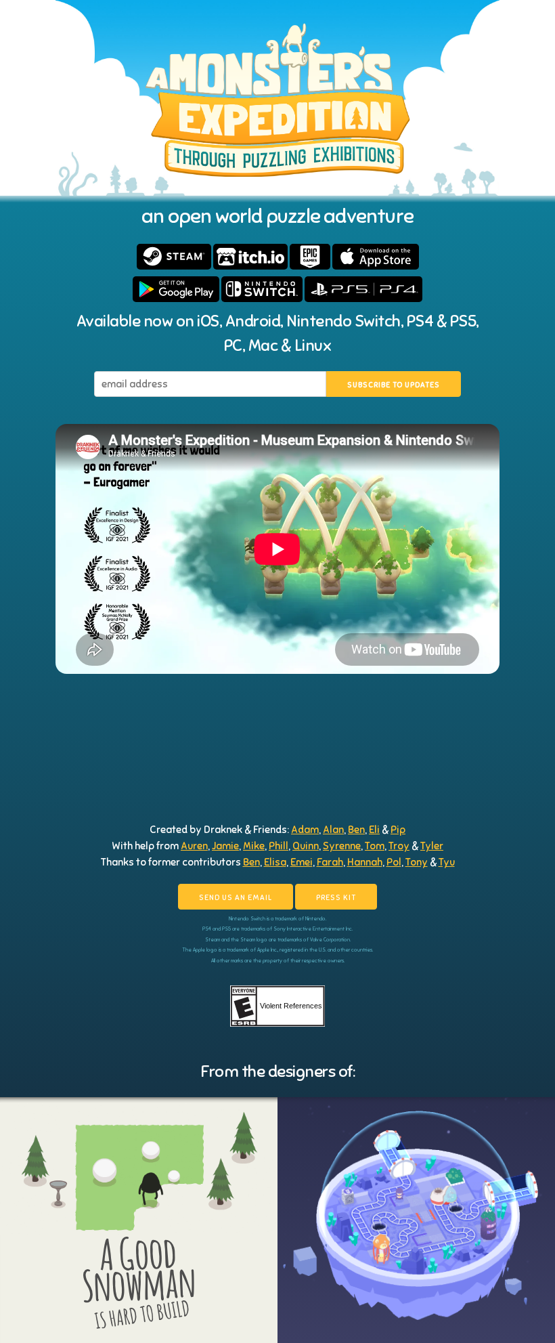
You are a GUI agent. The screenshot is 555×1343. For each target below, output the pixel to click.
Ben (356, 830)
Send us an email (235, 897)
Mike (254, 846)
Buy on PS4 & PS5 (363, 289)
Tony (416, 862)
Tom (374, 846)
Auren (194, 846)
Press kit (336, 897)
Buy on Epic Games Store (310, 257)
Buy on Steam (174, 257)
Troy (398, 846)
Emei (301, 862)
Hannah (364, 862)
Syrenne (342, 846)
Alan (333, 830)
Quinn (305, 846)
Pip (398, 830)
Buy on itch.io (250, 257)
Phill (278, 846)
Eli (374, 830)
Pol (393, 862)
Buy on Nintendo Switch (262, 289)
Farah (330, 862)
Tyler (431, 846)
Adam (305, 830)
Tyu (447, 862)
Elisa (275, 862)
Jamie (225, 846)
